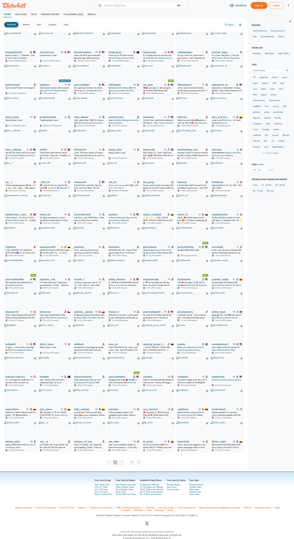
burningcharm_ (185, 312)
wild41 (43, 149)
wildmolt (79, 344)
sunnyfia (147, 376)
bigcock (256, 118)
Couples (52, 24)
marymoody (149, 52)
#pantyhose (62, 318)
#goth (91, 383)
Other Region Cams (125, 487)
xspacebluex (12, 409)
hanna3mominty (83, 376)
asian (255, 83)
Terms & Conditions (46, 507)
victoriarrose (47, 52)
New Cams (171, 487)
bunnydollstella (13, 52)
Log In (276, 5)
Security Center (166, 507)
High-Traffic (283, 53)
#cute (117, 91)
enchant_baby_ (220, 52)
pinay (266, 112)
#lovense (155, 58)
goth (268, 123)
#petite (64, 91)
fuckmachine (259, 100)
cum (266, 147)
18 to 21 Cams (101, 487)
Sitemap (159, 510)
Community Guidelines (101, 507)
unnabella (182, 376)
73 (132, 462)
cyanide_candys (220, 279)
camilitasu (183, 409)
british (278, 118)
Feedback (150, 507)
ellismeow (45, 312)
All (178, 5)
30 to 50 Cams (101, 492)
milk (285, 106)
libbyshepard (184, 84)
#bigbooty (23, 155)
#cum (118, 285)
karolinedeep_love (187, 149)
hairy (272, 89)
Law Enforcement (186, 507)
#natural (162, 58)
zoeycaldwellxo (117, 376)
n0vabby (44, 376)
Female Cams (195, 487)
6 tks (255, 185)
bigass (264, 94)
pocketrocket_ (117, 117)
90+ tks (270, 191)
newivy (181, 344)
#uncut (235, 318)
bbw (255, 94)
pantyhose (278, 112)
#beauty (229, 155)
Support (81, 507)
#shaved (112, 123)
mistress (278, 123)
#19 (51, 91)
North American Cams (126, 484)
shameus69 (80, 182)
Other (281, 36)
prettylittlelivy (185, 247)
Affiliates (138, 510)
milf (274, 83)
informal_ (217, 149)
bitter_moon (47, 344)
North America (260, 31)
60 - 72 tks (258, 191)
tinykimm (10, 247)
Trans (65, 24)
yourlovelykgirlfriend (153, 312)
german (256, 112)
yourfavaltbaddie (14, 279)
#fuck (238, 285)
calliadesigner (185, 52)
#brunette (181, 415)
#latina (201, 412)
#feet (31, 218)
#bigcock (220, 318)
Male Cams (194, 489)
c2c (272, 141)
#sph (22, 220)
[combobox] (135, 5)
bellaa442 (10, 344)
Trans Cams (194, 494)
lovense (256, 147)
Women (26, 24)
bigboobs (263, 77)
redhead (257, 135)
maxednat (148, 117)
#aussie (125, 58)
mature (265, 83)
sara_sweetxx (150, 409)
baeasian (182, 182)
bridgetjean (115, 52)
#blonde (57, 91)
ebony (275, 77)
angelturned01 (48, 247)
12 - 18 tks (266, 185)
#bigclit (20, 285)
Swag (170, 510)
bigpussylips (277, 147)
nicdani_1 (79, 279)
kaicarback (183, 441)
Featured (11, 24)
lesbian (267, 118)
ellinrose (182, 117)
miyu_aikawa (81, 117)
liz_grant (148, 441)
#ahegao (126, 120)
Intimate (257, 53)
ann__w (44, 441)
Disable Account (263, 507)
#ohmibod (130, 253)
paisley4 (113, 214)
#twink (170, 155)
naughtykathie (220, 214)
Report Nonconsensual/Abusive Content (219, 507)
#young (43, 91)
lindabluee (217, 182)
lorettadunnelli (82, 214)
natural (256, 141)
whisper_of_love (83, 441)
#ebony (229, 285)
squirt (284, 77)
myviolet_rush (47, 279)
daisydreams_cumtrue (16, 214)
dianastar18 (11, 312)
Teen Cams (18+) (102, 484)
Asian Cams (121, 492)
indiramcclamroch (15, 376)
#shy (232, 58)
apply (270, 170)
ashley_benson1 (117, 279)
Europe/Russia (267, 36)
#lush (196, 123)
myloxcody (149, 149)
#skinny (227, 58)
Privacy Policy (67, 507)
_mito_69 (45, 182)
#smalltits (130, 91)
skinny (273, 94)
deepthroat (274, 100)
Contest (126, 510)
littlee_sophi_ (219, 441)
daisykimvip (218, 376)
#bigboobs (92, 91)
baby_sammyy (81, 409)
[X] (147, 524)
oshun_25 (182, 214)
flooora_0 (114, 312)
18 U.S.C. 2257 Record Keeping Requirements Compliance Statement (147, 532)
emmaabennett (220, 344)
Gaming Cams (173, 489)
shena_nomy (12, 117)
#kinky (199, 285)
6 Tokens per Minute (149, 484)
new (255, 89)
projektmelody (48, 117)
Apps (277, 507)
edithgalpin (115, 84)
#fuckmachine (97, 123)
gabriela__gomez (83, 312)
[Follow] (35, 34)
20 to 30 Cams (101, 489)
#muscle (162, 123)
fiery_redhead (13, 149)
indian (276, 129)
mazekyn (113, 409)
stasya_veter (115, 149)
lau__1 (8, 182)
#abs (233, 350)
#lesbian (221, 285)
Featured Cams (196, 484)
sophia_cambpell (152, 214)
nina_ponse (46, 409)
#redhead (118, 120)
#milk (163, 250)
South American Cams (126, 494)
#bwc (156, 123)
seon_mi (113, 344)
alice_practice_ (220, 117)
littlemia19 (80, 149)
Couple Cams (195, 492)
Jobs (149, 510)
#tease (43, 318)
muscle (275, 135)
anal (282, 83)
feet (267, 106)
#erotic (54, 318)
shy (266, 135)
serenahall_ (218, 247)
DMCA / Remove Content (129, 507)
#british (25, 218)
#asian (81, 123)
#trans (201, 347)
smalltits (257, 106)
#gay (214, 318)
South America (277, 31)
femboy (265, 129)
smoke (281, 141)
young (276, 106)
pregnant (257, 123)
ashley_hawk (219, 312)
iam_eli (112, 182)
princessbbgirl (82, 84)
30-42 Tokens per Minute (151, 489)
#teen (131, 58)
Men (39, 24)
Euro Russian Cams (124, 489)
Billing (247, 507)
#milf (169, 250)
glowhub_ (79, 247)
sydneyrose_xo (220, 84)
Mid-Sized (269, 53)
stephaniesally (151, 279)
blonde (286, 135)
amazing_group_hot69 (154, 344)
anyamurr (45, 84)
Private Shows (173, 484)
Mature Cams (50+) (103, 494)
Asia (255, 36)
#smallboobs (10, 285)
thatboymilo (184, 279)
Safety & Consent (23, 507)
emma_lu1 (45, 214)
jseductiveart (12, 84)
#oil (234, 285)
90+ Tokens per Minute (150, 494)
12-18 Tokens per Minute (151, 487)
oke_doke (114, 441)
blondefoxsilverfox (84, 52)
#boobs (112, 58)
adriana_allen (12, 441)
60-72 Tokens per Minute (151, 492)
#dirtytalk (191, 285)
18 (254, 77)
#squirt (53, 188)
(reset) (260, 164)
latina (263, 89)
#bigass (118, 58)
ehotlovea (114, 247)
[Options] (240, 24)
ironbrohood (218, 409)
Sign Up (259, 5)
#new (220, 58)
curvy (255, 129)
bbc (265, 141)
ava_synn (148, 84)
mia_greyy (148, 182)
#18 (48, 91)
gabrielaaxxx (150, 247)
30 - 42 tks (280, 185)
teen (281, 89)
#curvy (169, 58)
